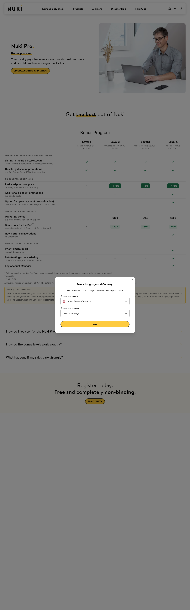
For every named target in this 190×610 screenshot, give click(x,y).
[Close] (133, 279)
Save (95, 324)
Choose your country (69, 296)
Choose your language (70, 308)
